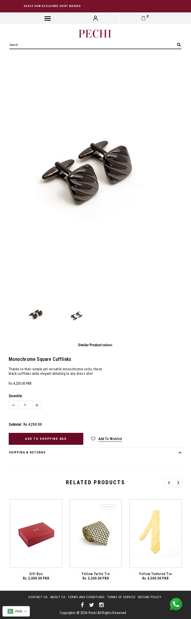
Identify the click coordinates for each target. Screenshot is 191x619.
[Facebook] (82, 605)
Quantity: (16, 396)
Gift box (36, 574)
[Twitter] (91, 605)
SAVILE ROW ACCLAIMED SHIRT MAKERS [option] (52, 6)
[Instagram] (101, 605)
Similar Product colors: (95, 345)
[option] (95, 177)
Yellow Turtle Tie (96, 574)
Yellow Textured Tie (155, 574)
